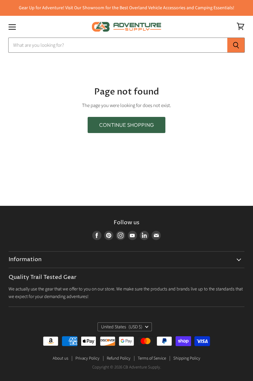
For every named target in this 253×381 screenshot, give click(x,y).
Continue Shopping (126, 125)
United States (121, 327)
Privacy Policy (87, 358)
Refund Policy (118, 358)
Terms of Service (152, 358)
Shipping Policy (186, 358)
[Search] (236, 45)
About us (60, 358)
